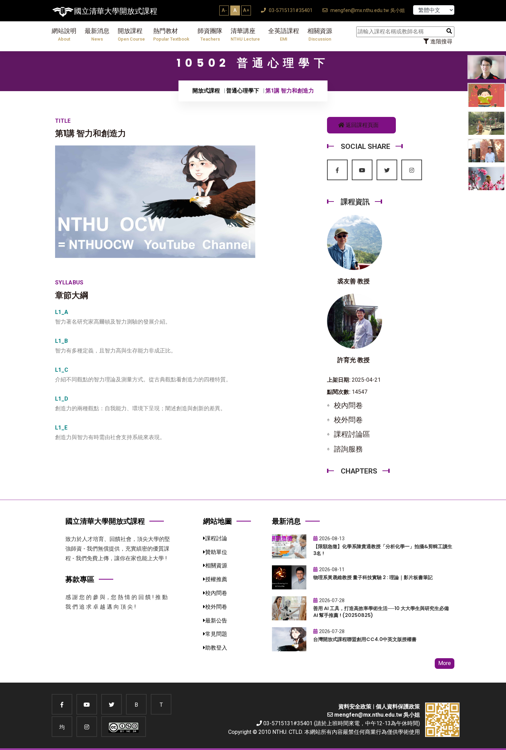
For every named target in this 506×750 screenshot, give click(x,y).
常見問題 (216, 634)
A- (224, 10)
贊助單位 (216, 552)
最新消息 (97, 35)
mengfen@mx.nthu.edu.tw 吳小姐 (367, 10)
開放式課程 (206, 90)
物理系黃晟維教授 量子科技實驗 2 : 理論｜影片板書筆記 (373, 577)
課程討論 (216, 538)
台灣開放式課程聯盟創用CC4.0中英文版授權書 (365, 639)
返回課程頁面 (361, 125)
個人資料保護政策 (398, 706)
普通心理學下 (242, 90)
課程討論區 (352, 434)
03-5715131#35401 (290, 10)
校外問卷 (348, 420)
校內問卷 (348, 405)
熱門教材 (171, 35)
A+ (246, 10)
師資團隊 (210, 35)
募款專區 (79, 579)
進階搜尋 (440, 41)
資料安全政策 (354, 706)
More (444, 663)
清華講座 (245, 35)
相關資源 (319, 35)
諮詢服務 (348, 449)
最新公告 (216, 620)
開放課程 (131, 35)
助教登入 (216, 647)
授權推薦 (216, 579)
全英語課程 (283, 35)
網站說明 (64, 35)
